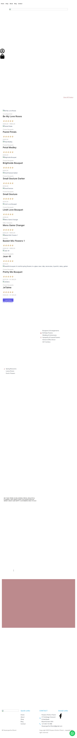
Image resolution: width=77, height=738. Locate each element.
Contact (20, 3)
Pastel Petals (10, 132)
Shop (7, 3)
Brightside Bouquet (13, 163)
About (11, 3)
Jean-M (7, 256)
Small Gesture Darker (14, 178)
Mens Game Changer (14, 225)
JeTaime (7, 287)
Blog (15, 3)
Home (2, 3)
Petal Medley (9, 147)
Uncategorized (7, 114)
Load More (8, 300)
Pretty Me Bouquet (12, 272)
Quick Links (25, 711)
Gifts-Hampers (7, 223)
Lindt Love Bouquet (13, 209)
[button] (72, 733)
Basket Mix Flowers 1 (14, 241)
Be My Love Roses (12, 116)
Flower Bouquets (8, 129)
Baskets (5, 238)
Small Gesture (10, 194)
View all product (68, 97)
